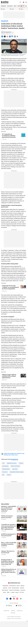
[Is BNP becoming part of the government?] (22, 536)
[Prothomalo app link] (9, 605)
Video (8, 592)
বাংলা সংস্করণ (21, 592)
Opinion (19, 5)
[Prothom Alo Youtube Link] (17, 599)
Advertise (13, 610)
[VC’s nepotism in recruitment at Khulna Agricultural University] (23, 135)
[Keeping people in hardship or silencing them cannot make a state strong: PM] (22, 563)
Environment (5, 590)
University (4, 472)
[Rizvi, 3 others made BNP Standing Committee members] (22, 545)
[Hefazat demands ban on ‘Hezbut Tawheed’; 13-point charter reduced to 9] (22, 572)
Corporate (22, 590)
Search (16, 592)
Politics (9, 474)
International (10, 5)
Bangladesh (3, 5)
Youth (9, 588)
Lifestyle (22, 588)
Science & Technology (14, 590)
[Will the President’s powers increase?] (22, 518)
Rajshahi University (11, 463)
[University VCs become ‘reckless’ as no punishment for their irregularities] (23, 287)
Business (5, 588)
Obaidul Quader (6, 469)
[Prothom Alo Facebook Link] (7, 599)
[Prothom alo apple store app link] (18, 605)
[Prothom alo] (4, 2)
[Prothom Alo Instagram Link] (14, 599)
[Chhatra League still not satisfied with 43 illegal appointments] (23, 375)
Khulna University (15, 466)
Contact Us (13, 612)
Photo (4, 592)
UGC (3, 463)
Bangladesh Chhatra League (16, 472)
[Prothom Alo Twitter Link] (11, 599)
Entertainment (15, 588)
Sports (15, 5)
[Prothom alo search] (20, 2)
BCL (3, 474)
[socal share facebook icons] (2, 37)
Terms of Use (19, 610)
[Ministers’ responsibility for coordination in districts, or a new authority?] (22, 509)
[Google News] (21, 598)
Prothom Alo (6, 610)
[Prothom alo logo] (14, 583)
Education (15, 469)
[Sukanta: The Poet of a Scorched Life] (22, 553)
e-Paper (12, 592)
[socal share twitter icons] (5, 37)
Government (5, 466)
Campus (21, 463)
